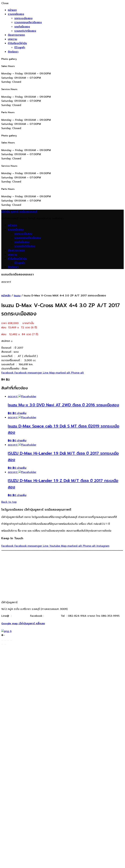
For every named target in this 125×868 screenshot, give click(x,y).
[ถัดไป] (5, 644)
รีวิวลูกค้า (19, 47)
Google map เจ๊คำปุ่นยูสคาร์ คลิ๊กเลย (23, 623)
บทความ (12, 39)
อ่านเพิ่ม (21, 413)
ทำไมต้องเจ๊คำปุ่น (17, 43)
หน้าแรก (12, 10)
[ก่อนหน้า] (2, 644)
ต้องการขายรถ (16, 35)
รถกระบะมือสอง (23, 18)
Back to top (9, 502)
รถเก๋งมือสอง (22, 27)
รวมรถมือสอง (16, 14)
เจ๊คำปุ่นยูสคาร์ (52, 616)
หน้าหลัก (6, 296)
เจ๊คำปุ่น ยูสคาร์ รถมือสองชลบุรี (19, 212)
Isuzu (17, 296)
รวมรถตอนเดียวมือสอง (28, 22)
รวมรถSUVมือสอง (25, 31)
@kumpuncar (21, 616)
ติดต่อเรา (13, 52)
